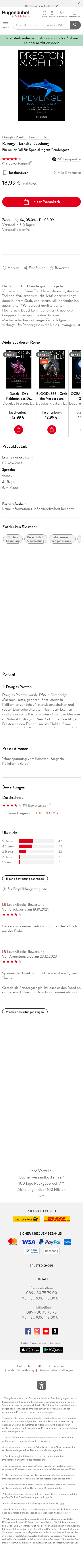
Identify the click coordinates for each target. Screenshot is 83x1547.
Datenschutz (25, 1366)
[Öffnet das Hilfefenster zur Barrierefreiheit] (41, 1386)
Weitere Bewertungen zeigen (25, 1012)
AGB (41, 1366)
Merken (13, 267)
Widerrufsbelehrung (21, 1370)
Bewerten (62, 267)
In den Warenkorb (46, 201)
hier (62, 1503)
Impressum (56, 1366)
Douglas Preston (14, 137)
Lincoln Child (39, 137)
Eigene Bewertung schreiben (25, 878)
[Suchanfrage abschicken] (75, 25)
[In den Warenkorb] (18, 429)
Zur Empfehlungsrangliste (27, 888)
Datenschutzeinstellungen (56, 1370)
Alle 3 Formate (69, 172)
